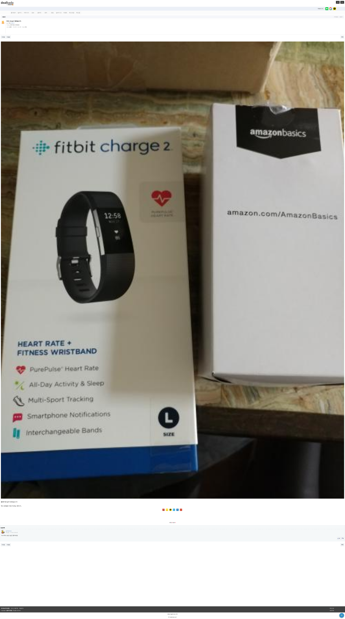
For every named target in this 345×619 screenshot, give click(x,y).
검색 (338, 2)
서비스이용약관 (14, 608)
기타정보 (336, 17)
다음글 (8, 37)
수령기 (4, 17)
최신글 (78, 12)
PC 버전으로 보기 (172, 617)
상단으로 (332, 610)
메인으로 (332, 608)
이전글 (3, 37)
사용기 (341, 17)
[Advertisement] (172, 516)
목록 (342, 37)
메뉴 (342, 2)
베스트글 (71, 12)
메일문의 (21, 608)
